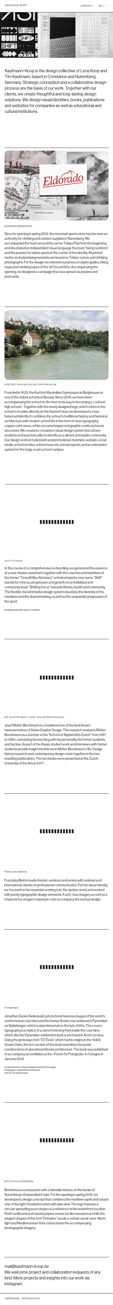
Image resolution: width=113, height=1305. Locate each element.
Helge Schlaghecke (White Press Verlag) (38, 1067)
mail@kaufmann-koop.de (26, 1266)
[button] (33, 179)
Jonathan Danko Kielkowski (28, 1070)
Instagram (13, 1283)
